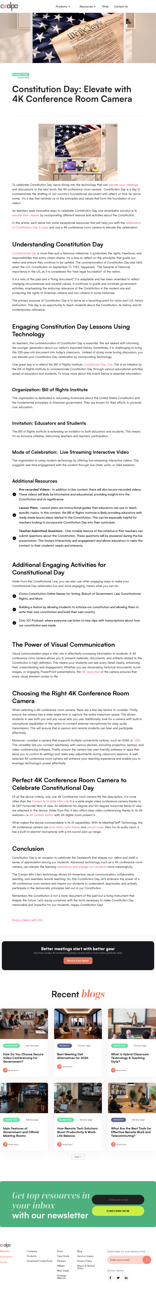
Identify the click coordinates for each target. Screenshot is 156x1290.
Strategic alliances (62, 1276)
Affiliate (61, 1266)
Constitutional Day (24, 253)
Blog (79, 1251)
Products (32, 1256)
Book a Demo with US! (27, 920)
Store (60, 1251)
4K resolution (91, 672)
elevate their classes (25, 215)
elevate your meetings (123, 185)
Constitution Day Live (98, 364)
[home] (9, 6)
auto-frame (72, 827)
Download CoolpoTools (39, 1261)
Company (32, 1251)
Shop (105, 6)
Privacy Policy (84, 1261)
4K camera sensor (41, 815)
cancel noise (95, 827)
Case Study (63, 1256)
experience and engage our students (82, 867)
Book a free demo (78, 960)
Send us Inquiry (85, 1256)
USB (137, 740)
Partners (61, 1261)
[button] (63, 6)
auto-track (56, 827)
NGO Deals (63, 1270)
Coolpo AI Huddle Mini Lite (50, 801)
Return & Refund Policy (86, 1267)
